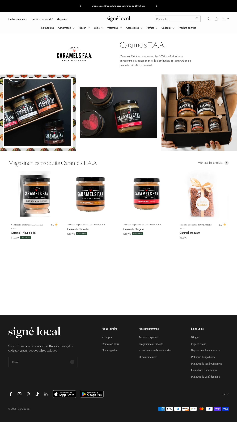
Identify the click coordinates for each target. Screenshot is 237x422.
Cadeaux (166, 28)
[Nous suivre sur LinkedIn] (46, 394)
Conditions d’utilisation (204, 370)
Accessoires (132, 28)
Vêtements (112, 28)
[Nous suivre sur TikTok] (37, 394)
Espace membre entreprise (205, 350)
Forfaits (150, 28)
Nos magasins (109, 350)
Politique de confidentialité (205, 376)
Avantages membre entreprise (155, 350)
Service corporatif (42, 19)
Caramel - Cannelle (77, 229)
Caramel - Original (133, 229)
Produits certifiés (187, 28)
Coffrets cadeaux (18, 19)
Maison (82, 28)
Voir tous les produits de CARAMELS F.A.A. (27, 226)
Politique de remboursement (206, 363)
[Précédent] (80, 6)
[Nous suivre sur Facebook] (10, 394)
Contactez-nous (110, 344)
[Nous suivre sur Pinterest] (28, 394)
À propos (107, 337)
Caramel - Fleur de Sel (23, 233)
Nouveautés (47, 28)
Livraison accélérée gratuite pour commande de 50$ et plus (118, 5)
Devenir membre (148, 357)
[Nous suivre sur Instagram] (19, 394)
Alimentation (64, 28)
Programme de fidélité (151, 344)
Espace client (198, 344)
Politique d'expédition (203, 357)
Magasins (62, 19)
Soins (97, 28)
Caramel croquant (190, 233)
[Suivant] (157, 6)
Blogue (195, 337)
